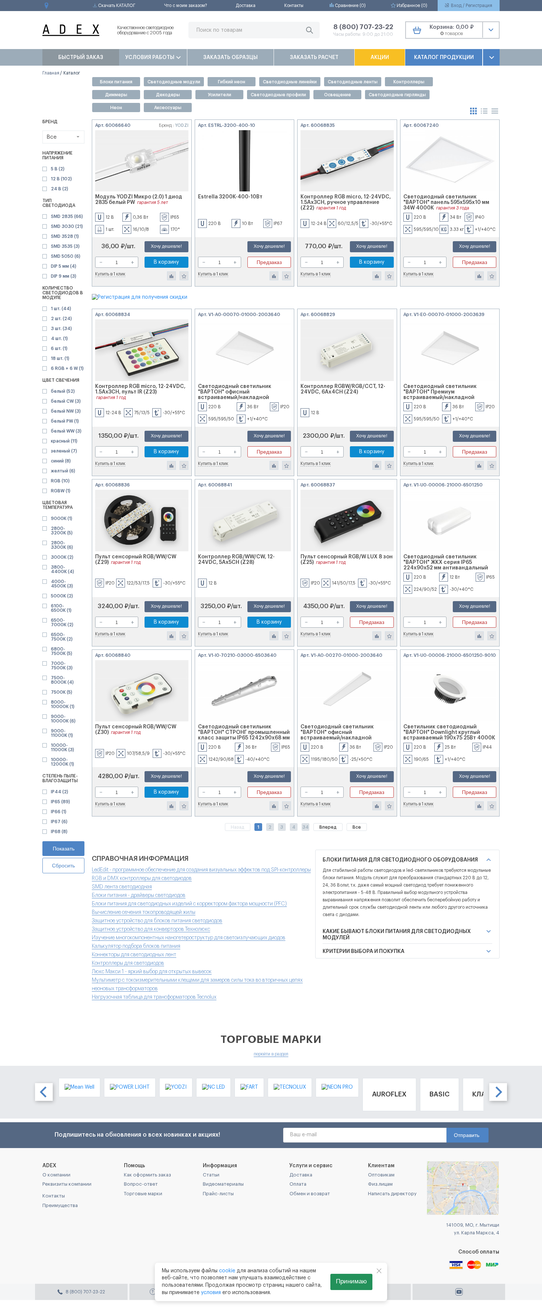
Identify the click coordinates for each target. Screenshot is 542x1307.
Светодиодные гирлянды (397, 95)
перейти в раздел (271, 1054)
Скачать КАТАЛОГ (116, 5)
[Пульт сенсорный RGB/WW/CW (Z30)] (141, 691)
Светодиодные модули (173, 82)
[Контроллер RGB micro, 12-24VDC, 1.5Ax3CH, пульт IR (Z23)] (141, 350)
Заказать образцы (230, 57)
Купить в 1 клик (110, 274)
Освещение (337, 95)
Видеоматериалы (223, 1184)
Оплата (297, 1184)
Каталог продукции (444, 57)
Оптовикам (381, 1174)
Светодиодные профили (278, 95)
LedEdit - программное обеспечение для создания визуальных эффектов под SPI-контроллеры (201, 870)
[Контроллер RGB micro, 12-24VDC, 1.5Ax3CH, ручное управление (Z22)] (347, 161)
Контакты (293, 5)
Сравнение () (350, 5)
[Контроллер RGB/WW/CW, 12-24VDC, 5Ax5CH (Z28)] (244, 520)
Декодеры (168, 95)
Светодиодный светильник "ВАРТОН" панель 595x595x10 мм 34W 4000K (446, 202)
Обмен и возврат (309, 1193)
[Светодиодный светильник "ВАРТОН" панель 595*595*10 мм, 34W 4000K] (450, 161)
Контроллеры (408, 82)
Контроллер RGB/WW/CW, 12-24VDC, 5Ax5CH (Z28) (236, 559)
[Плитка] (474, 110)
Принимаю (351, 1281)
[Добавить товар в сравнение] (171, 275)
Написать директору (392, 1193)
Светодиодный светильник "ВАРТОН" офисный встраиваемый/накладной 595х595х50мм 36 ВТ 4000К (234, 395)
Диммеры (116, 95)
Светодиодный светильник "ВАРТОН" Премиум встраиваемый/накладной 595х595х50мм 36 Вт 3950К (440, 395)
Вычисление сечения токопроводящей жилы (143, 912)
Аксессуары (167, 107)
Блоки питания (116, 82)
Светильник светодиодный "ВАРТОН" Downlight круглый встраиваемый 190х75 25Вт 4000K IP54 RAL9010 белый (449, 735)
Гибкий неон (231, 82)
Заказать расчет (314, 57)
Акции (380, 57)
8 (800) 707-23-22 (363, 27)
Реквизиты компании (66, 1184)
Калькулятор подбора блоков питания (136, 946)
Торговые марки (143, 1193)
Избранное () (411, 5)
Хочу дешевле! (166, 246)
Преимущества (60, 1205)
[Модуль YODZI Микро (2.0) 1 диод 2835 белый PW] (141, 161)
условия (211, 1292)
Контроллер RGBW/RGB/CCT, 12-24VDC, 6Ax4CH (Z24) (342, 389)
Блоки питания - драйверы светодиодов (138, 895)
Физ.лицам (380, 1184)
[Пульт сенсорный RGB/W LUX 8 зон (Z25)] (347, 520)
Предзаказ (269, 262)
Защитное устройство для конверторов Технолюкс (151, 929)
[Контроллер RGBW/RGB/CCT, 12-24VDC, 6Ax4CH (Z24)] (347, 350)
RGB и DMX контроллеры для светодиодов (142, 878)
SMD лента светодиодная (122, 887)
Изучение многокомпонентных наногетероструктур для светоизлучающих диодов (188, 937)
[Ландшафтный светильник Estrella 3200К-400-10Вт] (244, 161)
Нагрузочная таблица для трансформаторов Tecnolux (154, 997)
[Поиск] (309, 30)
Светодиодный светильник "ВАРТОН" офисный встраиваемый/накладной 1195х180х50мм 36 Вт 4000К (337, 735)
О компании (56, 1174)
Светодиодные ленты (353, 82)
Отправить (466, 1135)
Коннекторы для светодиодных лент (134, 954)
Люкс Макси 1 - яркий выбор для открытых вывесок (152, 971)
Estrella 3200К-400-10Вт (230, 197)
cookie (227, 1270)
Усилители (219, 95)
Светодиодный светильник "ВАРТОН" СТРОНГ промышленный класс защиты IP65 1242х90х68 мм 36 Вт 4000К (244, 735)
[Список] (485, 110)
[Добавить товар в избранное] (184, 275)
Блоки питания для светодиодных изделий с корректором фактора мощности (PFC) (189, 903)
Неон (116, 107)
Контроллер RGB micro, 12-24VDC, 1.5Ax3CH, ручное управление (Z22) (345, 202)
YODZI (181, 125)
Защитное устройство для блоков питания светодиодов (157, 920)
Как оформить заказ (147, 1174)
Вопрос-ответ (141, 1184)
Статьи (211, 1174)
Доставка (246, 5)
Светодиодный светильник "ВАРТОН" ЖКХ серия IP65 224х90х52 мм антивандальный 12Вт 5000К (445, 565)
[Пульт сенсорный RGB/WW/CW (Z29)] (141, 520)
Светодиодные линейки (290, 82)
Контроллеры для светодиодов (128, 963)
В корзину (166, 262)
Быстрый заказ (80, 57)
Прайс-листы (218, 1193)
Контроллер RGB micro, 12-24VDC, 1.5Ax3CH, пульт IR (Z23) (140, 389)
